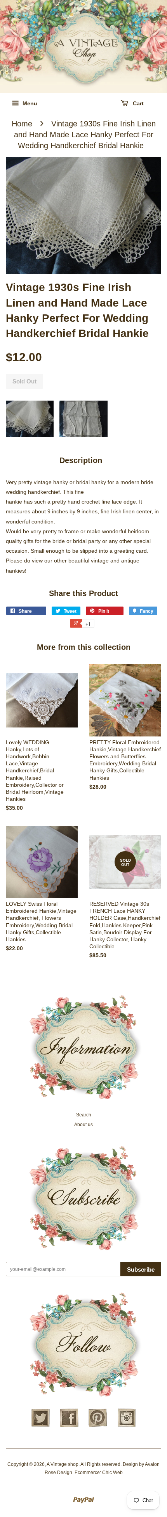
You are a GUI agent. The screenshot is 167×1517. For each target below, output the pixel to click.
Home (22, 123)
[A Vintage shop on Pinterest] (98, 1426)
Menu (29, 103)
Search (83, 1115)
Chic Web (112, 1472)
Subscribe (141, 1269)
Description (80, 460)
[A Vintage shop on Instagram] (126, 1426)
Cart (137, 103)
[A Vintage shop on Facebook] (69, 1426)
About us (83, 1124)
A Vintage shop (62, 1464)
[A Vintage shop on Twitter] (40, 1426)
